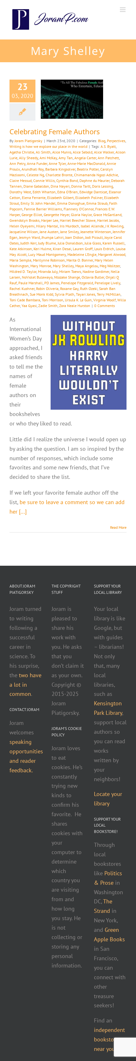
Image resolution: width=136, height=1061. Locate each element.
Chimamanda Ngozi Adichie (96, 174)
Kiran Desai (62, 248)
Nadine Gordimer (96, 271)
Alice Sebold (82, 152)
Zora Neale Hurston (74, 305)
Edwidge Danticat (93, 192)
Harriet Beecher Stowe (78, 220)
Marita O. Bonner (79, 260)
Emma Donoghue (71, 203)
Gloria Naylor (81, 214)
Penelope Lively (107, 282)
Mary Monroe (40, 265)
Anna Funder (37, 163)
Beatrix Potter (88, 169)
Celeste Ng (35, 174)
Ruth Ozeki (88, 288)
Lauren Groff (83, 248)
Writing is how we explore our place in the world (48, 146)
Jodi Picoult (94, 237)
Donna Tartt (80, 186)
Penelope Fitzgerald (77, 282)
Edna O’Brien (67, 192)
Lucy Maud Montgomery (47, 254)
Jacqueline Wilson (23, 231)
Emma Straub (97, 203)
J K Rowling (114, 226)
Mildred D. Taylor (22, 271)
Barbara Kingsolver (60, 169)
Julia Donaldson (70, 243)
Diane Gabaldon (36, 186)
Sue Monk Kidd (41, 294)
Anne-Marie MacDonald (86, 163)
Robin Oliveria (47, 288)
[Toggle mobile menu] (123, 9)
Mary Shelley (63, 265)
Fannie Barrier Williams (43, 209)
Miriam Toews (70, 271)
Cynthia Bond (67, 180)
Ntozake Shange (67, 277)
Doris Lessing (102, 186)
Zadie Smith (48, 305)
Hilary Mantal (47, 226)
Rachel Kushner (21, 288)
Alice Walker (104, 152)
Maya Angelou (86, 265)
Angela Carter (85, 157)
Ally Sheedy (28, 157)
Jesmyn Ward (29, 237)
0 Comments (104, 305)
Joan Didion (74, 237)
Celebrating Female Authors (54, 131)
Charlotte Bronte (59, 174)
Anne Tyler (57, 163)
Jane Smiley (69, 231)
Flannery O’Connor (79, 209)
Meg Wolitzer (110, 265)
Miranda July (48, 271)
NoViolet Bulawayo (37, 277)
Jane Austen (49, 231)
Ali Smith (43, 152)
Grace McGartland (107, 214)
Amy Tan (66, 157)
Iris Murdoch (69, 226)
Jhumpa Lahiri (52, 237)
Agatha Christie (21, 152)
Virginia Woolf (104, 300)
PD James (51, 282)
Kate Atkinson (20, 248)
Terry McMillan (109, 294)
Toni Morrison (52, 300)
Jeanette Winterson (95, 231)
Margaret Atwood (111, 254)
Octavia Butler (93, 277)
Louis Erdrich (104, 248)
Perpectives (116, 140)
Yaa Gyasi (29, 305)
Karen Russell (113, 243)
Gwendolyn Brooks (24, 220)
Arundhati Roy (33, 169)
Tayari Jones (85, 294)
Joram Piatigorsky (28, 140)
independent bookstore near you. (109, 1039)
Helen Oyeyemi (21, 226)
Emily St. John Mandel (38, 203)
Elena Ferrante (34, 197)
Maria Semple (20, 260)
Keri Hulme (42, 248)
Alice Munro (61, 152)
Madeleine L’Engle (81, 254)
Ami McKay (48, 157)
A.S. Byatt (108, 146)
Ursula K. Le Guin (78, 300)
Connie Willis (44, 180)
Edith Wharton (44, 192)
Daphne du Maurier (94, 180)
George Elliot (32, 214)
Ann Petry (17, 163)
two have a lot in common (25, 685)
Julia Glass (92, 243)
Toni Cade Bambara (24, 300)
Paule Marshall (30, 282)
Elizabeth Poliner (88, 197)
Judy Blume (47, 243)
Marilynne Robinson (49, 260)
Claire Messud (20, 180)
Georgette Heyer (56, 214)
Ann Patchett (108, 157)
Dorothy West (20, 192)
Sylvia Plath (64, 294)
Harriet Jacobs (108, 220)
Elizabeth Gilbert (60, 197)
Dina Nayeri (60, 186)
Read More (118, 527)
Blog (101, 140)
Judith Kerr (28, 243)
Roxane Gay (69, 288)
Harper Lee (49, 220)
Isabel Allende (92, 226)
